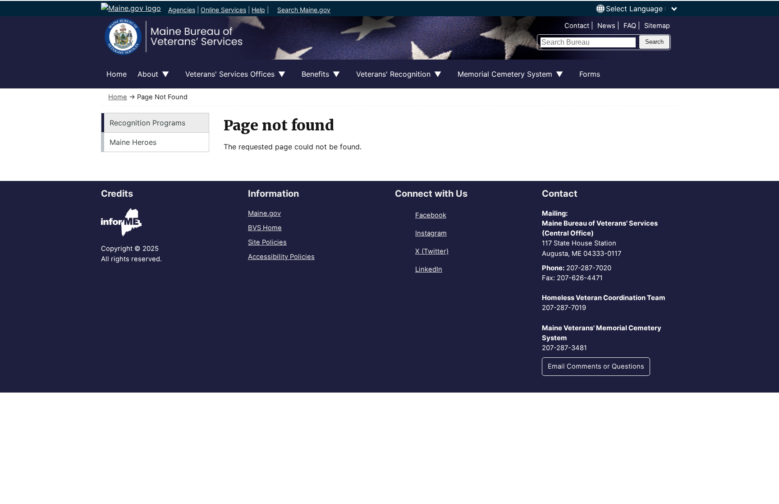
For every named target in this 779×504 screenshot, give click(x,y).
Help (258, 10)
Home (116, 74)
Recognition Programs (147, 122)
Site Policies (267, 242)
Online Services (223, 10)
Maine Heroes (133, 142)
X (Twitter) (432, 251)
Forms (589, 74)
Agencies (181, 10)
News (606, 26)
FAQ (629, 26)
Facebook (430, 215)
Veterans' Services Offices (227, 78)
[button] (642, 8)
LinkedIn (428, 269)
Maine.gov (264, 213)
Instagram (431, 233)
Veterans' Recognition (391, 78)
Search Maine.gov (303, 10)
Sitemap (657, 26)
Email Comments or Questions (596, 366)
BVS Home (265, 228)
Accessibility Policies (281, 257)
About (145, 78)
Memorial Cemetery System (502, 78)
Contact (576, 26)
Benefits (312, 78)
